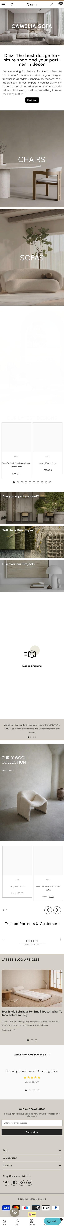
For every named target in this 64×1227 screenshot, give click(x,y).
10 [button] (50, 482)
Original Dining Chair (47, 463)
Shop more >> (8, 770)
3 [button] (22, 482)
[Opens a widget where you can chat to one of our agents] (52, 1221)
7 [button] (38, 482)
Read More (32, 100)
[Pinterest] (22, 1183)
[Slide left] (48, 910)
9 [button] (46, 482)
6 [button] (34, 482)
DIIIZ (17, 880)
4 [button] (26, 482)
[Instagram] (14, 1183)
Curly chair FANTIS (17, 886)
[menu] (3, 4)
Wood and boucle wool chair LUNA (48, 888)
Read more (9, 1030)
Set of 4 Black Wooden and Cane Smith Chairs (16, 465)
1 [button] (14, 482)
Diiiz (16, 456)
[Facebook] (6, 1183)
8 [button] (42, 482)
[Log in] (51, 4)
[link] (17, 1222)
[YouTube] (29, 1183)
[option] (16, 450)
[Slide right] (57, 910)
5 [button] (30, 482)
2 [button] (18, 482)
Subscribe (32, 1132)
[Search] (12, 5)
